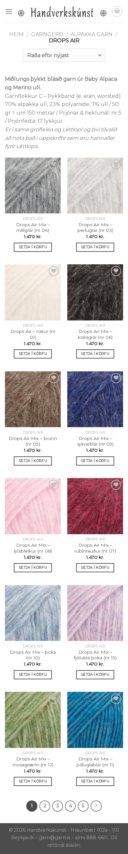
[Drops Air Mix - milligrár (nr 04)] (33, 185)
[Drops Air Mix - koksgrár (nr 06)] (95, 292)
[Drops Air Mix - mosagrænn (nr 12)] (33, 720)
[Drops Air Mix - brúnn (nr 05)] (33, 399)
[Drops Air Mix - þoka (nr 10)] (33, 613)
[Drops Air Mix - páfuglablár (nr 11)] (95, 720)
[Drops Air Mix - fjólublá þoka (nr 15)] (95, 613)
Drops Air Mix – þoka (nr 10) (33, 655)
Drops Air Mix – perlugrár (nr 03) (95, 227)
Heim (16, 34)
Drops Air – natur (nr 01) (33, 334)
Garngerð (47, 34)
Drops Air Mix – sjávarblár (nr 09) (95, 441)
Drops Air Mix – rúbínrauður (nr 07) (95, 548)
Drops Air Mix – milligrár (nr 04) (33, 227)
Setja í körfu (33, 247)
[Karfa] (117, 11)
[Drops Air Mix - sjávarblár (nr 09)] (95, 399)
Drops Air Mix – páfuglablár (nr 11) (95, 761)
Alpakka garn (92, 34)
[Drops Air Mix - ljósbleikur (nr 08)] (33, 506)
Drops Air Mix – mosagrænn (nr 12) (32, 761)
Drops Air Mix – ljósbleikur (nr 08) (33, 548)
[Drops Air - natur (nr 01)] (33, 292)
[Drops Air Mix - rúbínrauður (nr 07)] (95, 506)
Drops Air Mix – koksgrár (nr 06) (95, 334)
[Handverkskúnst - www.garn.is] (62, 11)
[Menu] (9, 11)
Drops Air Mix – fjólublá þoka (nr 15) (95, 655)
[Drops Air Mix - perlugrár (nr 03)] (95, 185)
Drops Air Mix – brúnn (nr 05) (33, 441)
